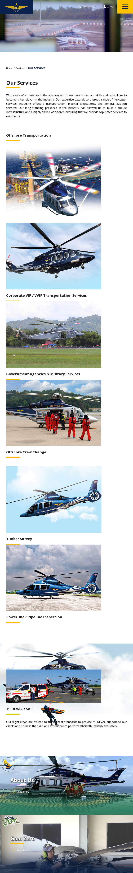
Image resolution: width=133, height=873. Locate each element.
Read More (22, 791)
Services (20, 68)
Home (9, 68)
